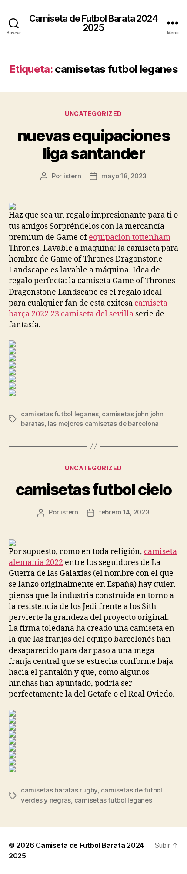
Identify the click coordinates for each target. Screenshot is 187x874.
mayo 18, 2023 (124, 176)
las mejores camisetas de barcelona (103, 423)
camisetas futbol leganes (60, 414)
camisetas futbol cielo (93, 489)
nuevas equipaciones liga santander (93, 144)
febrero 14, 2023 (124, 512)
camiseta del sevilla (97, 314)
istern (72, 176)
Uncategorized (93, 113)
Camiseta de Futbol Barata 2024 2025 (93, 23)
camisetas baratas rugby (59, 790)
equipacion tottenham (129, 237)
